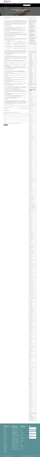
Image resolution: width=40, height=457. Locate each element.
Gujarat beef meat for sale (32, 294)
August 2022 (30, 82)
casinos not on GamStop (32, 138)
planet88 (30, 341)
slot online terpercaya (31, 137)
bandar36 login (31, 288)
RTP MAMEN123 (31, 234)
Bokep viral (30, 162)
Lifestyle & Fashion (22, 440)
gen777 (30, 214)
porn (29, 113)
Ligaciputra (30, 333)
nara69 (30, 142)
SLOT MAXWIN (31, 324)
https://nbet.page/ (31, 251)
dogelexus (30, 386)
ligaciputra (30, 353)
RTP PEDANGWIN (31, 311)
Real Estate (21, 445)
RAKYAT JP (30, 312)
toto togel (30, 368)
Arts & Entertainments (22, 428)
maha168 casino (31, 116)
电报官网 (30, 176)
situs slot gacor (31, 406)
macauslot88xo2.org (31, 180)
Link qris (30, 343)
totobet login (30, 154)
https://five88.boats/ (31, 252)
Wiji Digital (6, 2)
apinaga (30, 123)
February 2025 (5, 444)
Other (21, 442)
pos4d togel (30, 391)
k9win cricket (30, 131)
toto (29, 267)
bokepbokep (30, 383)
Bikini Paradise (31, 256)
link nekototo (30, 143)
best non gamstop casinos (32, 105)
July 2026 (30, 54)
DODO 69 (30, 317)
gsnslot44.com (31, 259)
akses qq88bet (31, 99)
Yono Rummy (30, 98)
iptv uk (30, 91)
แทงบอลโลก (30, 241)
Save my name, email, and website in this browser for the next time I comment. (12, 123)
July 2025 (30, 67)
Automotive (21, 429)
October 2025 (31, 64)
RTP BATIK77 (30, 323)
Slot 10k (30, 275)
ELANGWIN (30, 229)
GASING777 (30, 230)
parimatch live (31, 255)
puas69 (30, 220)
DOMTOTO (30, 213)
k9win (30, 112)
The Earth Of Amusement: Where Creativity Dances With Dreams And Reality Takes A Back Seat (32, 26)
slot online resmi (31, 334)
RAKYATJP (30, 228)
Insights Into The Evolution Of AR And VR (32, 432)
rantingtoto (30, 369)
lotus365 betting (31, 287)
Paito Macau (30, 340)
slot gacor (30, 114)
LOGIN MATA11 (30, 348)
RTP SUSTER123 (31, 279)
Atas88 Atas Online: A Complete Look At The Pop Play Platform (15, 438)
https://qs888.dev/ (31, 236)
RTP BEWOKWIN (31, 308)
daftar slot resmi (31, 400)
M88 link (30, 109)
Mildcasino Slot (31, 350)
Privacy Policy (12, 4)
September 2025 (31, 65)
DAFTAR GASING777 (31, 320)
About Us (8, 4)
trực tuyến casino (31, 120)
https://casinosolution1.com (32, 272)
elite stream (7, 97)
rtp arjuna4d (30, 127)
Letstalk (30, 265)
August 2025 (30, 66)
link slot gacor (30, 387)
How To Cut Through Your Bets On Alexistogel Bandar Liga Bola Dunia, (32, 41)
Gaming (21, 435)
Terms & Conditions (17, 4)
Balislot (30, 151)
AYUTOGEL (30, 399)
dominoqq (30, 354)
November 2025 (31, 63)
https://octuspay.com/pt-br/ (32, 326)
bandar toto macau (31, 122)
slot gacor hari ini (31, 106)
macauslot (30, 281)
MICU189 (30, 370)
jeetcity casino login (31, 199)
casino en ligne (31, 282)
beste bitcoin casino (31, 221)
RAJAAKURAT (30, 101)
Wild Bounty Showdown (31, 210)
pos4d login (30, 167)
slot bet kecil (30, 403)
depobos (30, 273)
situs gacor (30, 339)
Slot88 (30, 145)
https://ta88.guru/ (31, 244)
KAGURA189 (30, 372)
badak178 (30, 225)
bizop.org (30, 355)
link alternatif (30, 100)
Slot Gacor (30, 331)
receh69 (30, 242)
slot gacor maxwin (31, 410)
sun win (30, 278)
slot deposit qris (31, 130)
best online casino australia (32, 297)
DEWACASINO (30, 191)
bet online (30, 274)
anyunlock (30, 175)
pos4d (30, 211)
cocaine (30, 257)
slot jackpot (30, 158)
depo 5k (30, 153)
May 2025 (30, 69)
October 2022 (30, 80)
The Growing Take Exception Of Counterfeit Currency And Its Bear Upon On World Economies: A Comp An (16, 435)
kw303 (30, 379)
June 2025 (30, 68)
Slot (29, 129)
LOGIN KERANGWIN (31, 310)
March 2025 (30, 71)
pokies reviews (31, 192)
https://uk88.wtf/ (31, 245)
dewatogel (30, 188)
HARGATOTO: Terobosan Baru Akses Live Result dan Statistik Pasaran (32, 38)
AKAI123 (30, 227)
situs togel (30, 407)
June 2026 (5, 429)
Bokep (30, 97)
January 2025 (5, 445)
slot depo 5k (30, 157)
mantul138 (30, 161)
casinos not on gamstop (32, 189)
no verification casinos (31, 235)
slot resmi (30, 121)
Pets (20, 444)
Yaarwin (30, 146)
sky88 (30, 249)
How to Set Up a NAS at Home (31, 428)
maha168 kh (30, 115)
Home (5, 4)
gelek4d (30, 135)
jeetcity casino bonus (31, 198)
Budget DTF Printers (31, 380)
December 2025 (31, 62)
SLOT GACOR (30, 305)
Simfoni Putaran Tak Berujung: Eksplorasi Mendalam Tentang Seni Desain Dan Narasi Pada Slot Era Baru (32, 31)
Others (15, 12)
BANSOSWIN (30, 226)
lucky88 (30, 248)
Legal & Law (21, 439)
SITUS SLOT (30, 218)
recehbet (30, 128)
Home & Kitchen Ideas (22, 437)
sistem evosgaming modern (32, 338)
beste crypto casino (31, 264)
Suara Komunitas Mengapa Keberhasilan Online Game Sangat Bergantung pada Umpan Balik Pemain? (15, 428)
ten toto (30, 152)
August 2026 (30, 53)
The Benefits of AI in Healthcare (31, 435)
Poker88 (30, 270)
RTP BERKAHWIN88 (31, 318)
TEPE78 (30, 371)
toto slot (30, 173)
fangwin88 (30, 222)
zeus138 (30, 393)
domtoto (30, 358)
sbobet (30, 363)
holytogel (30, 93)
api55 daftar (30, 373)
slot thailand (30, 124)
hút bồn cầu (30, 147)
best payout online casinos (32, 356)
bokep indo (30, 150)
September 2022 (31, 81)
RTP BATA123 (30, 309)
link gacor (30, 166)
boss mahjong (30, 385)
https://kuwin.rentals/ (31, 237)
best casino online (31, 293)
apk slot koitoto (31, 357)
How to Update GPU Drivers (32, 430)
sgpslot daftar (30, 92)
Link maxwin (30, 349)
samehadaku (30, 174)
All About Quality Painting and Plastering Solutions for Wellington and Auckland (15, 445)
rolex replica (30, 295)
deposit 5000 (30, 177)
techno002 (30, 132)
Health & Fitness (22, 436)
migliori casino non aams (32, 280)
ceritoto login (30, 271)
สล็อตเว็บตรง (30, 94)
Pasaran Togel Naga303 (32, 347)
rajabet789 (30, 285)
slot (29, 243)
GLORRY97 (30, 240)
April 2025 (30, 70)
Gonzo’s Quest (31, 190)
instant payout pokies (31, 263)
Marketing (21, 441)
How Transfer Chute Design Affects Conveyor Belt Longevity (15, 430)
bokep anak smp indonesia (32, 394)
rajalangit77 (30, 378)
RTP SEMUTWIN (31, 233)
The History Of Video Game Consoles (32, 437)
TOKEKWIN (30, 304)
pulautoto (30, 108)
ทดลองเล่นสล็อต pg (31, 362)
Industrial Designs (22, 438)
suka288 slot (30, 169)
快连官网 (30, 377)
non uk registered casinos (32, 266)
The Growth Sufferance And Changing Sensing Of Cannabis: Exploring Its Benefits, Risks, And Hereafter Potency (15, 432)
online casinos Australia (32, 289)
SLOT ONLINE (30, 301)
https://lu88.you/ (31, 250)
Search (30, 18)
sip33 (30, 168)
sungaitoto (30, 182)
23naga (30, 332)
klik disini (30, 361)
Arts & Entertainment (22, 427)
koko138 (30, 107)
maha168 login (31, 117)
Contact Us (31, 419)
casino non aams (31, 286)
